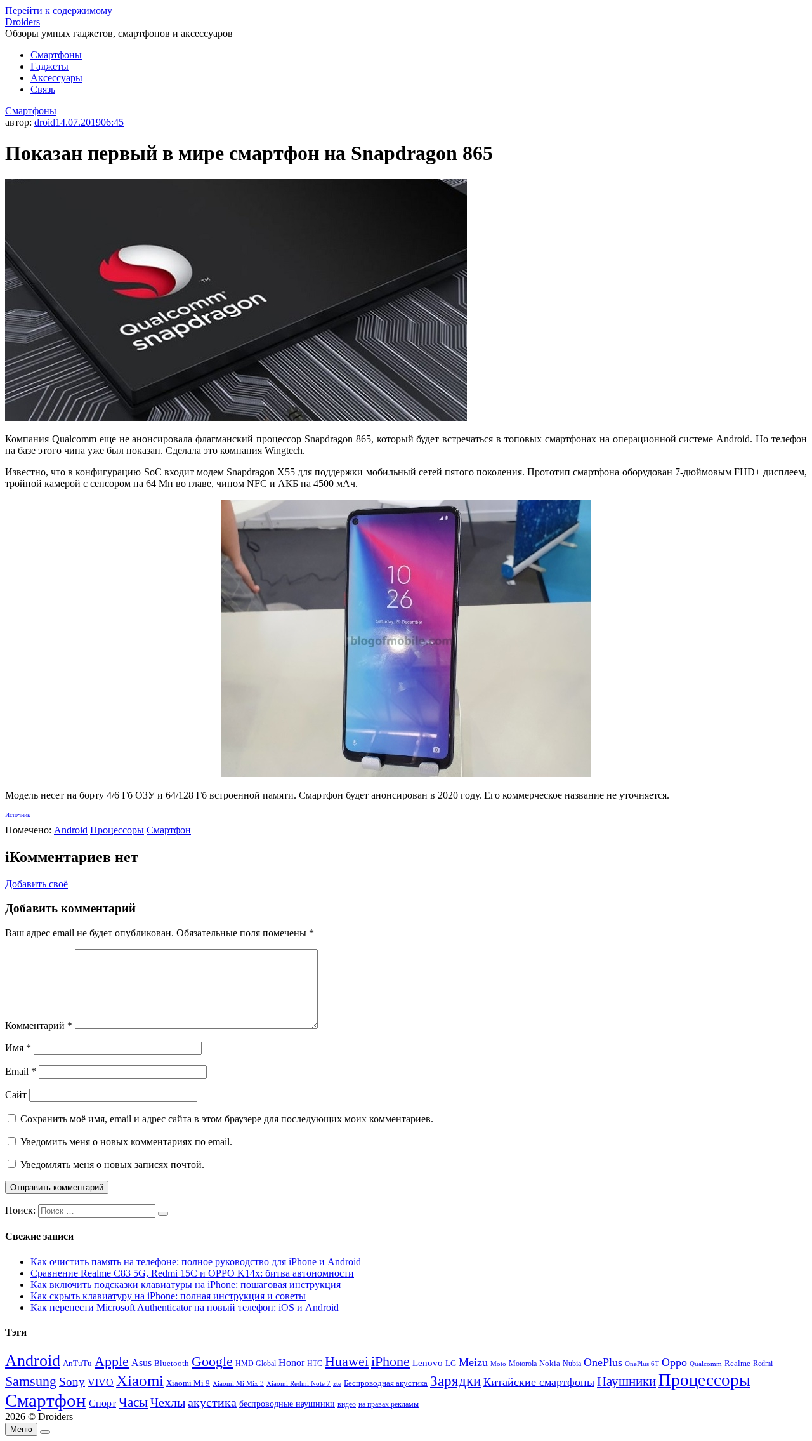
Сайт (16, 1094)
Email (20, 1071)
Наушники (626, 1381)
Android (71, 830)
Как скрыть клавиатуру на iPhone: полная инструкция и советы (168, 1296)
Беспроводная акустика (386, 1383)
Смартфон (169, 830)
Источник (17, 814)
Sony (72, 1381)
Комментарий (38, 1025)
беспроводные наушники (287, 1404)
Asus (141, 1362)
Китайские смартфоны (538, 1382)
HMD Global (255, 1364)
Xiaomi (140, 1380)
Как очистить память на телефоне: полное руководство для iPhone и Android (195, 1261)
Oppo (674, 1362)
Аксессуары (56, 77)
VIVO (101, 1382)
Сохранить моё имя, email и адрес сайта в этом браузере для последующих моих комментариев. (226, 1118)
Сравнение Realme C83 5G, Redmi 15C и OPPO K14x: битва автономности (192, 1273)
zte (337, 1383)
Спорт (102, 1403)
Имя (18, 1047)
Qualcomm (706, 1363)
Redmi (763, 1363)
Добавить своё (36, 884)
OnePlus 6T (642, 1363)
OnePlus (603, 1362)
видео (346, 1404)
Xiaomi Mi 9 (188, 1383)
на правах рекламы (388, 1404)
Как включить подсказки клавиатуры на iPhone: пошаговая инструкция (185, 1284)
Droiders (22, 22)
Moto (498, 1363)
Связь (42, 89)
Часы (133, 1402)
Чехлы (167, 1402)
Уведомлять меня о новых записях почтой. (112, 1164)
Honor (291, 1363)
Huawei (347, 1361)
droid (44, 122)
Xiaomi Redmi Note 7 (298, 1383)
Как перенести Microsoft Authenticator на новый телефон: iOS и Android (184, 1307)
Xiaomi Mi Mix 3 (238, 1383)
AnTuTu (77, 1363)
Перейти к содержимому (58, 10)
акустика (212, 1402)
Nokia (549, 1363)
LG (450, 1363)
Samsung (30, 1381)
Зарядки (455, 1380)
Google (212, 1361)
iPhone (390, 1361)
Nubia (572, 1363)
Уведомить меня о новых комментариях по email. (126, 1141)
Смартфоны (56, 55)
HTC (314, 1364)
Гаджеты (49, 66)
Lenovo (427, 1363)
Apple (112, 1361)
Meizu (473, 1362)
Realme (737, 1363)
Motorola (523, 1364)
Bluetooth (171, 1363)
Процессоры (117, 830)
